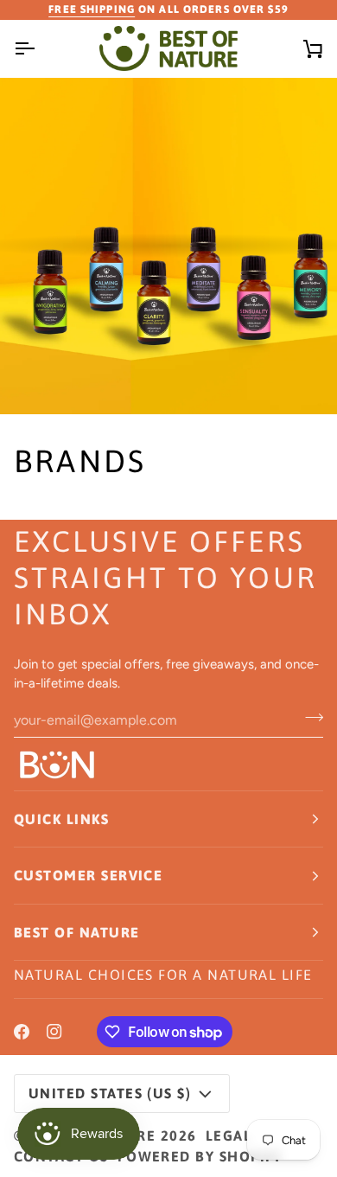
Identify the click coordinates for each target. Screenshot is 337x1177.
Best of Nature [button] (76, 932)
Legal (228, 1135)
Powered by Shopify (200, 1156)
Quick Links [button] (61, 819)
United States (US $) (110, 1093)
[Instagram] (54, 1031)
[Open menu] (40, 48)
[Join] (309, 718)
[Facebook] (21, 1031)
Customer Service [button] (88, 875)
